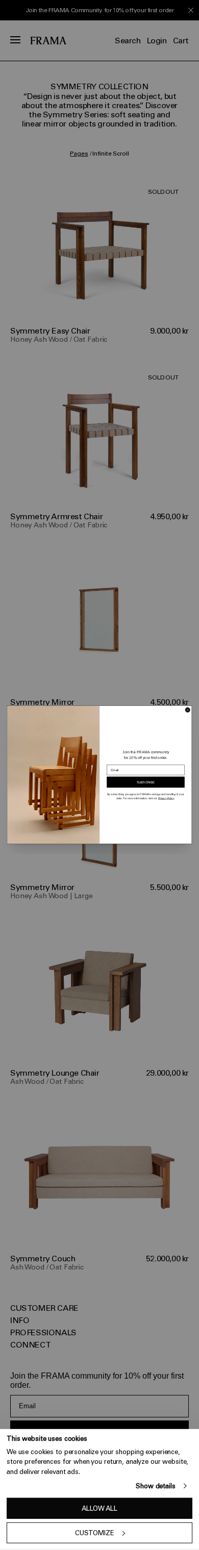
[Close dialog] (187, 710)
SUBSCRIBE (146, 782)
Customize (94, 1533)
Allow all (99, 1508)
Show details (155, 1486)
